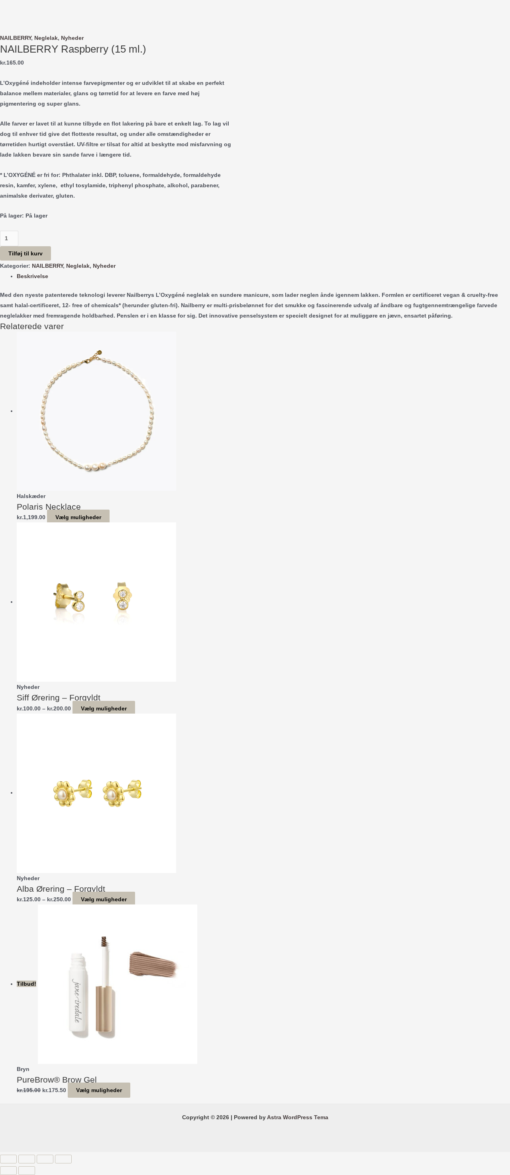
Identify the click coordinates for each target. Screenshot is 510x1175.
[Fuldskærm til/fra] (26, 1159)
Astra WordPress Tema (297, 1117)
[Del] (45, 1159)
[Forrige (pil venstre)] (8, 1170)
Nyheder (72, 38)
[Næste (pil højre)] (26, 1170)
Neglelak (46, 38)
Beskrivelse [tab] (32, 276)
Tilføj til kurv (25, 253)
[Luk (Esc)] (63, 1159)
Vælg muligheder (78, 517)
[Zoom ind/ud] (8, 1159)
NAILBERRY (15, 38)
